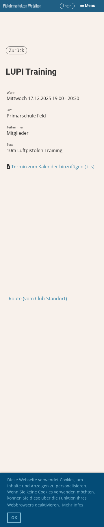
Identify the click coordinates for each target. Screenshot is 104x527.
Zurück (16, 50)
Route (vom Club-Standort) (38, 298)
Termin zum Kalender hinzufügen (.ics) (52, 166)
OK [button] (14, 517)
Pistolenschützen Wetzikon (22, 6)
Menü (89, 5)
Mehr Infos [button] (72, 505)
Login (67, 5)
